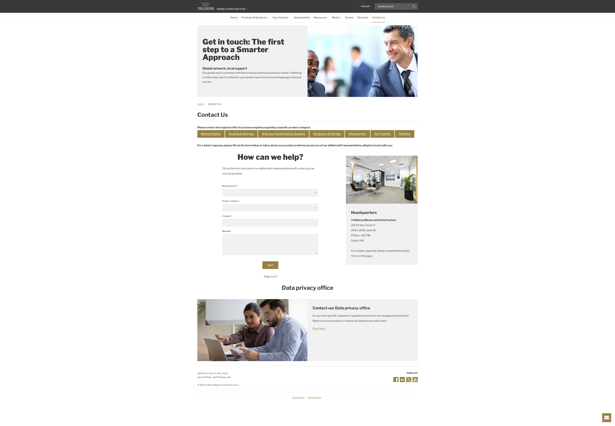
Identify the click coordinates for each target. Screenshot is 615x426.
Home (200, 104)
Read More (319, 328)
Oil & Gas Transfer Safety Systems (283, 133)
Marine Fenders (211, 133)
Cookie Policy (298, 397)
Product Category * (231, 201)
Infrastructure (357, 133)
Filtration (404, 133)
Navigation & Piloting (326, 133)
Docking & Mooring (241, 133)
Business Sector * (230, 186)
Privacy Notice (314, 397)
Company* (227, 216)
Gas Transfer (382, 133)
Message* (226, 231)
